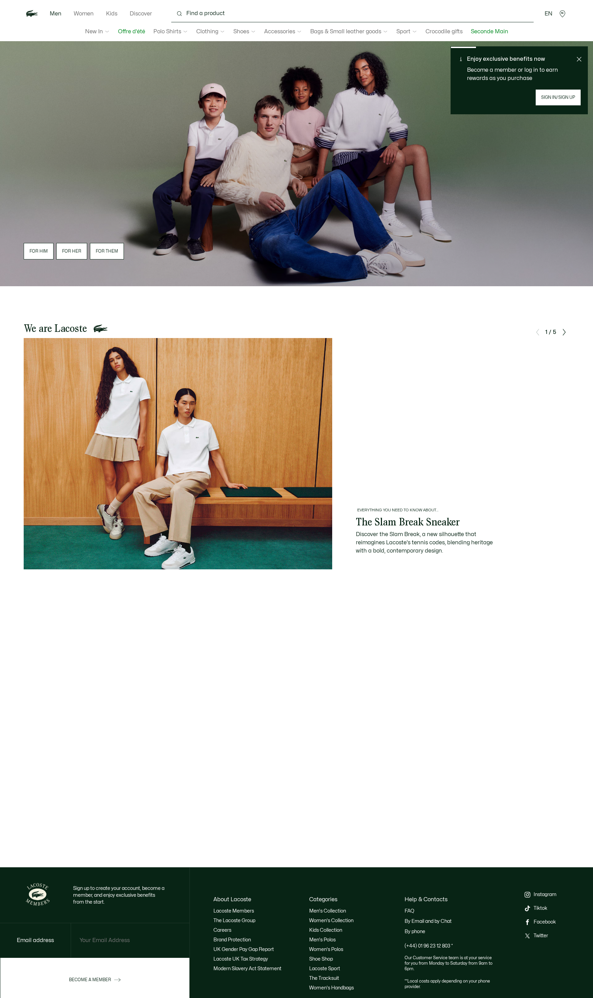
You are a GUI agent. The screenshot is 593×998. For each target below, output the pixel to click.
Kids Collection (325, 930)
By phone (415, 931)
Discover (141, 13)
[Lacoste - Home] (32, 14)
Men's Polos (322, 940)
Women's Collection (331, 920)
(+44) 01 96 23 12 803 (429, 946)
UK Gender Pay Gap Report (243, 949)
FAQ (409, 911)
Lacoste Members (233, 911)
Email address (35, 940)
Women (84, 13)
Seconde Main (489, 31)
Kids (111, 13)
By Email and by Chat (428, 921)
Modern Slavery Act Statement (247, 968)
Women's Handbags (331, 988)
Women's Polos (326, 949)
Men (55, 13)
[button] (562, 13)
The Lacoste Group (234, 920)
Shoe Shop (321, 959)
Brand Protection (232, 940)
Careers (222, 930)
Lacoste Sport (324, 968)
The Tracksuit (324, 978)
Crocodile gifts (444, 31)
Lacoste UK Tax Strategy (240, 959)
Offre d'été (131, 31)
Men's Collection (327, 911)
